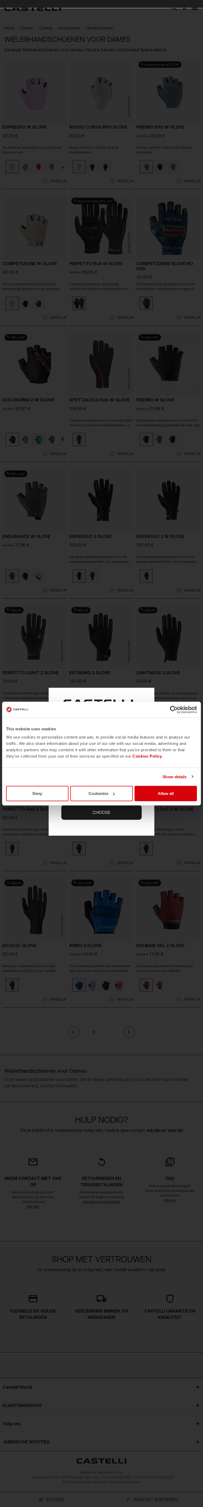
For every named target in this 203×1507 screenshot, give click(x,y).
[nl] (32, 8)
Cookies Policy (147, 756)
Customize (98, 793)
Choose (101, 812)
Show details (175, 776)
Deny (37, 793)
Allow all (166, 793)
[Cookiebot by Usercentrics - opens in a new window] (174, 709)
